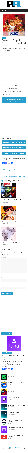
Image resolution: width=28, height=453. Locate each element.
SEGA (18, 85)
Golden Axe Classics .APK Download (15, 176)
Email (2, 286)
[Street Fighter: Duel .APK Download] (8, 206)
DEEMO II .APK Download (9, 242)
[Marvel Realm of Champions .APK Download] (8, 184)
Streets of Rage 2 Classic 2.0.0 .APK (14, 153)
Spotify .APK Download (13, 375)
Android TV (5, 352)
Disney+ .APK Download (13, 412)
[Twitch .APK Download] (4, 397)
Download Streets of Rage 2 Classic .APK (14, 100)
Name (3, 277)
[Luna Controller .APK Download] (4, 427)
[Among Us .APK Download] (4, 389)
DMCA (10, 447)
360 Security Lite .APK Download (11, 170)
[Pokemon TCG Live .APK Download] (4, 382)
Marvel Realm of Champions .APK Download (12, 200)
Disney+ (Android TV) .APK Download (16, 405)
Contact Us (16, 447)
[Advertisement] (14, 68)
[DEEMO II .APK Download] (8, 227)
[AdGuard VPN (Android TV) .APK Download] (4, 419)
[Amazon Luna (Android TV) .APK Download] (14, 336)
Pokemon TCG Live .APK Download (16, 382)
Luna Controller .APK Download (15, 427)
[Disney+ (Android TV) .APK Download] (4, 404)
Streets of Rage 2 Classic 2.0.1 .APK (14, 148)
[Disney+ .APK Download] (4, 412)
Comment (3, 257)
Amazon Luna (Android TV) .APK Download (14, 356)
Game (4, 37)
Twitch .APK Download (13, 397)
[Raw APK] (2, 10)
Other (10, 352)
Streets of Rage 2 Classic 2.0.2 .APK (14, 142)
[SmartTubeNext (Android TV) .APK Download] (4, 434)
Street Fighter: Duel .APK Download (12, 222)
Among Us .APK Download (14, 390)
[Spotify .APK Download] (4, 374)
